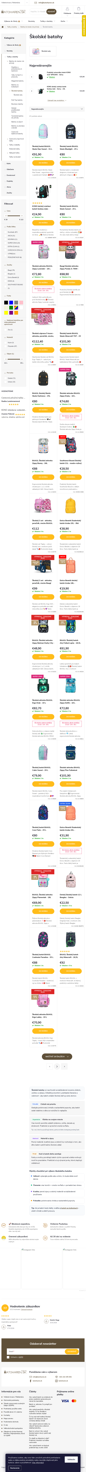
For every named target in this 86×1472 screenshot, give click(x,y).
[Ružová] (21, 302)
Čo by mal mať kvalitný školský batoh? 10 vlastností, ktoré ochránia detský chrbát (40, 1419)
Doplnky (10, 181)
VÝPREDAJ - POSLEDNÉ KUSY (14, 255)
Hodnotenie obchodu (11, 1422)
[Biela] (21, 308)
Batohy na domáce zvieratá (17, 127)
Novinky (10, 51)
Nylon (10, 343)
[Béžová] (6, 308)
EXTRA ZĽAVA (13, 247)
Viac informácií (38, 1462)
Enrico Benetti (13, 277)
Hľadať (51, 11)
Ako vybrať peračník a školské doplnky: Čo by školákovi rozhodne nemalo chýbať (39, 1411)
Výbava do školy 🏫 (14, 45)
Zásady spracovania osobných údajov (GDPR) (14, 1404)
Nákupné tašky (14, 153)
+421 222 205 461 (65, 1377)
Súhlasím (71, 1459)
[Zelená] (11, 308)
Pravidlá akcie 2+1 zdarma (13, 1412)
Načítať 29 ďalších (55, 1056)
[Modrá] (11, 302)
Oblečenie (10, 169)
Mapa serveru (8, 1418)
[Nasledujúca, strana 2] (57, 1066)
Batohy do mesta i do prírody (16, 62)
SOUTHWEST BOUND (15, 286)
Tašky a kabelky (14, 145)
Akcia (9, 187)
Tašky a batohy (12, 57)
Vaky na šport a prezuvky (16, 76)
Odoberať (71, 1351)
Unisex (11, 382)
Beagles (11, 274)
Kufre (9, 163)
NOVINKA (12, 239)
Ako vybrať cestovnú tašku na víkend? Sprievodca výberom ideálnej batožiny (39, 1426)
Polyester (12, 346)
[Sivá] (16, 302)
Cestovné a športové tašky (16, 140)
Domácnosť (11, 175)
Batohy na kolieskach (15, 86)
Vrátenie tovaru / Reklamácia (10, 3)
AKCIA (11, 236)
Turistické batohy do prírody (17, 117)
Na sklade (12, 232)
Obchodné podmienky (11, 1400)
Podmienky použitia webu (13, 1409)
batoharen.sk (37, 1381)
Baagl (11, 270)
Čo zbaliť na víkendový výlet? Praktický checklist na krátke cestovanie (39, 1440)
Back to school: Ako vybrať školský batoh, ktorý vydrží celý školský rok (40, 1433)
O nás (6, 1425)
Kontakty (7, 1415)
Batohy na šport (17, 122)
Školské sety (18, 95)
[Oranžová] (16, 313)
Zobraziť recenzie (26, 1310)
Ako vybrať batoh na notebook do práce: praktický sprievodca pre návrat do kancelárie (41, 1399)
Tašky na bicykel (14, 157)
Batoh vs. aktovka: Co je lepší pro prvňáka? (40, 1405)
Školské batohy (17, 91)
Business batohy (17, 104)
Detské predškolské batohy (15, 110)
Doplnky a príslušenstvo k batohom (16, 69)
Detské (11, 378)
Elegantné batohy (17, 81)
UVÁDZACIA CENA (15, 250)
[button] (40, 1268)
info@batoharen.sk (39, 1377)
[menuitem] (13, 21)
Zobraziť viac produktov (56, 100)
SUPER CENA (13, 243)
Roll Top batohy (16, 100)
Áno (10, 330)
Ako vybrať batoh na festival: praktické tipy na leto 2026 (39, 1446)
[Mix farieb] (16, 308)
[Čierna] (6, 302)
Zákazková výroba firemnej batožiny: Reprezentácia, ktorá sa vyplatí (14, 1433)
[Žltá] (6, 313)
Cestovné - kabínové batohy (17, 133)
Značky (9, 193)
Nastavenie (14, 1468)
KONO (11, 281)
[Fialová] (11, 313)
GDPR (21, 1357)
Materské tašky (14, 149)
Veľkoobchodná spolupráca (13, 1428)
